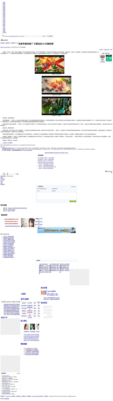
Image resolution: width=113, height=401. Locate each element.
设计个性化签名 (11, 242)
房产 (4, 18)
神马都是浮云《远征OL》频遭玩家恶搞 (46, 159)
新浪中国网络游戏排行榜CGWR (7, 148)
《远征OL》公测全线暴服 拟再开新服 (45, 165)
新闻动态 (8, 43)
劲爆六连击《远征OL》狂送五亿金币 (45, 160)
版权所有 (7, 398)
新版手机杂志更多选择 (8, 237)
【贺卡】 (5, 244)
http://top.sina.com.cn (28, 150)
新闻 (4, 3)
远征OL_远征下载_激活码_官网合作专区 (17, 208)
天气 (4, 27)
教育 (4, 24)
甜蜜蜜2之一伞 (11, 250)
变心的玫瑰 (5, 240)
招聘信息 (24, 396)
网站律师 (29, 396)
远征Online (106, 49)
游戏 (4, 20)
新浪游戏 (3, 43)
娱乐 (4, 6)
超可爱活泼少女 (11, 247)
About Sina (8, 396)
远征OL (9, 210)
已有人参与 (73, 186)
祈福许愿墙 (10, 255)
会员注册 (41, 396)
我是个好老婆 (12, 240)
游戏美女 (63, 152)
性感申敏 (5, 248)
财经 (4, 7)
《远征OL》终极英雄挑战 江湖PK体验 (46, 163)
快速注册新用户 (55, 188)
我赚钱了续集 (11, 239)
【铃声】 (5, 239)
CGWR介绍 (102, 62)
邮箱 (4, 29)
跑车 (9, 251)
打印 (2, 181)
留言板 (2, 176)
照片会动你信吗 (11, 253)
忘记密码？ (54, 190)
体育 (4, 5)
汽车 (4, 17)
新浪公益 (7, 234)
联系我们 (18, 396)
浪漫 (9, 248)
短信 (4, 28)
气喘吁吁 (12, 248)
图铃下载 (3, 234)
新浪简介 (3, 396)
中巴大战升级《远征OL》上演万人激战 (46, 157)
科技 (4, 10)
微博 (4, 13)
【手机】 (5, 242)
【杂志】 (5, 236)
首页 (4, 2)
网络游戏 (13, 43)
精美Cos (66, 152)
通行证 (4, 32)
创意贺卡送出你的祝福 (8, 243)
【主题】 (5, 250)
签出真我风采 (6, 257)
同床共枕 (5, 251)
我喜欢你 (12, 257)
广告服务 (13, 396)
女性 (4, 21)
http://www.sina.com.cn (5, 47)
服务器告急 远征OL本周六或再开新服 (45, 162)
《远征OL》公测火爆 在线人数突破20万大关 (47, 166)
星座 (4, 25)
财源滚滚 (5, 246)
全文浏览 (3, 178)
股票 (4, 9)
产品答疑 (46, 396)
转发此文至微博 (109, 171)
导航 (4, 31)
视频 (4, 14)
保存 (2, 177)
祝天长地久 (10, 246)
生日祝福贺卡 (11, 244)
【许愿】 (5, 255)
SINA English (35, 396)
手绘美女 (12, 251)
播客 (4, 16)
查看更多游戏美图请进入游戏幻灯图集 (52, 152)
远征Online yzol (11, 209)
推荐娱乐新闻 (11, 236)
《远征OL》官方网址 (6, 142)
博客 (4, 11)
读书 (4, 22)
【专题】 (5, 253)
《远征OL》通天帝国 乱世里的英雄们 (45, 168)
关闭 (2, 183)
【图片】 (5, 247)
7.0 (109, 58)
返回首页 (3, 184)
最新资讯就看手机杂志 (8, 254)
